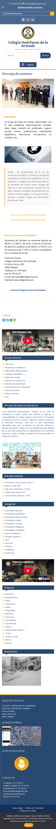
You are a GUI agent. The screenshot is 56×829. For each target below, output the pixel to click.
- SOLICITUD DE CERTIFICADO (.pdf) (27, 220)
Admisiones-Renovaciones (16, 371)
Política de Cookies (28, 811)
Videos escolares (12, 393)
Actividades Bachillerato (15, 514)
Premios (8, 643)
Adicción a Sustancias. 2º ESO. (17, 489)
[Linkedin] (33, 20)
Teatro (8, 633)
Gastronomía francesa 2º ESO (17, 495)
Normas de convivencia (15, 380)
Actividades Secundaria (14, 530)
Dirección (9, 364)
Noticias (8, 546)
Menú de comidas (12, 377)
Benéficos (9, 594)
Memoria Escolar (12, 390)
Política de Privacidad (34, 808)
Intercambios (10, 620)
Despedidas (10, 610)
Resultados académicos (15, 367)
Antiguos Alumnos (13, 536)
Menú (30, 64)
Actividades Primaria (13, 523)
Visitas (8, 607)
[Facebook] (23, 20)
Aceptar (28, 825)
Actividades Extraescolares (16, 517)
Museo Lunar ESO (12, 486)
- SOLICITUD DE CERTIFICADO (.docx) (28, 215)
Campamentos (11, 597)
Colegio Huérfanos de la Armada (28, 44)
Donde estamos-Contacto (30, 7)
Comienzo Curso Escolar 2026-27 (19, 482)
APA (7, 397)
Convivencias (10, 623)
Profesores (10, 553)
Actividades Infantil (13, 520)
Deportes (9, 613)
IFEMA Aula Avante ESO (15, 492)
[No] (52, 820)
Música (8, 640)
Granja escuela (11, 636)
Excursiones (10, 604)
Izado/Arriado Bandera (14, 630)
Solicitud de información (15, 794)
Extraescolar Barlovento (15, 384)
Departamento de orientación (17, 387)
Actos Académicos (13, 533)
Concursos (9, 617)
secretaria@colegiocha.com (35, 4)
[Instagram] (28, 20)
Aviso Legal (17, 808)
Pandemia (9, 549)
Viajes (7, 600)
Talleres (8, 626)
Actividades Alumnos (12, 13)
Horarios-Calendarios (14, 374)
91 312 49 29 (16, 4)
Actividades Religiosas (14, 527)
